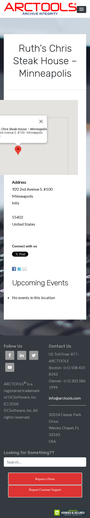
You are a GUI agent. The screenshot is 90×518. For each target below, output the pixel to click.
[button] (81, 9)
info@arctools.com (65, 398)
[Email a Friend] (24, 269)
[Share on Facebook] (14, 269)
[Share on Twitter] (19, 269)
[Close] (41, 121)
